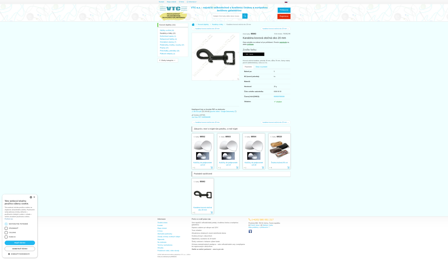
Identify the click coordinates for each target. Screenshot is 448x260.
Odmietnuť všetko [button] (19, 249)
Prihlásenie (284, 10)
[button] (20, 254)
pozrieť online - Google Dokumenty (222, 111)
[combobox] (227, 16)
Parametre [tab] (248, 67)
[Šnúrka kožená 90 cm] (279, 149)
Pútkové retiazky (167, 54)
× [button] (34, 197)
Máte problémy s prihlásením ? (258, 227)
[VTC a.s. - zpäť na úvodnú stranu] (173, 13)
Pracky (164, 48)
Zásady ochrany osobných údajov (169, 236)
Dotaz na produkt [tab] (261, 67)
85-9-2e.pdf (197, 111)
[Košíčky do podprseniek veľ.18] (254, 149)
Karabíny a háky (167, 33)
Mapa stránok (171, 2)
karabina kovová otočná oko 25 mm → (276, 29)
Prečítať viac (9, 219)
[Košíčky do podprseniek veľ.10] (203, 149)
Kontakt (161, 2)
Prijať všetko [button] (19, 243)
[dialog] (19, 226)
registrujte (283, 42)
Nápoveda (161, 239)
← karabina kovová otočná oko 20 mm (206, 29)
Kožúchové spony (168, 36)
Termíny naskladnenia (165, 245)
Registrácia (284, 16)
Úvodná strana (162, 222)
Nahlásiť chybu (268, 225)
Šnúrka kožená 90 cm (279, 163)
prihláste (250, 44)
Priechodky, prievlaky (169, 51)
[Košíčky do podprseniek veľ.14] (228, 149)
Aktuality (160, 248)
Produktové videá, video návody (168, 250)
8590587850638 (279, 96)
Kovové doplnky (167, 25)
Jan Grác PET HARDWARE (201, 117)
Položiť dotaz (254, 225)
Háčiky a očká (167, 30)
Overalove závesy (168, 42)
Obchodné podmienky (165, 234)
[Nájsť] (245, 16)
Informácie (192, 2)
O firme (181, 2)
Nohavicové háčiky (168, 39)
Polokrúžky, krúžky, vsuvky (172, 45)
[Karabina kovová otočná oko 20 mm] (203, 194)
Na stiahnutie (162, 242)
